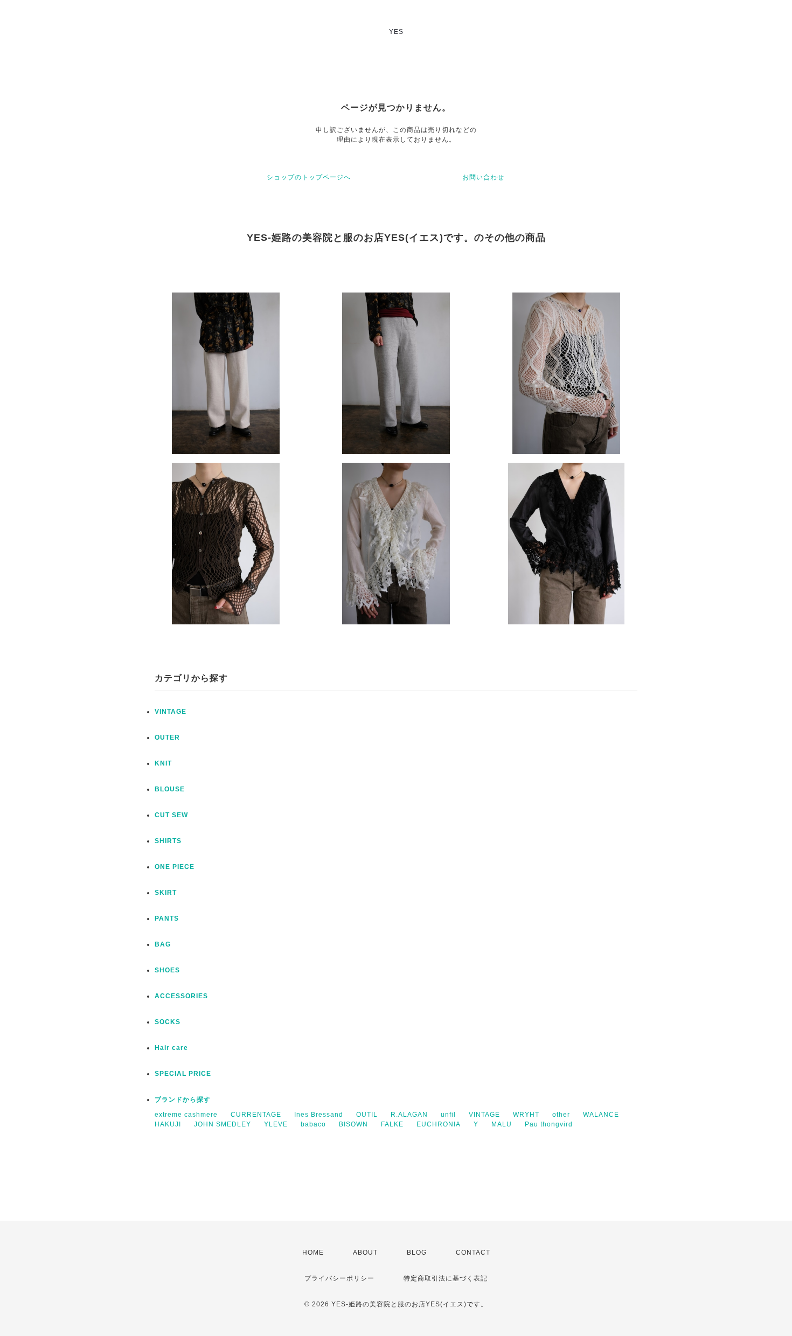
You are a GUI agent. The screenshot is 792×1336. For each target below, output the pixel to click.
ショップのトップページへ (309, 177)
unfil (448, 1114)
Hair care (171, 1048)
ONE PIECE (174, 867)
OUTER (167, 737)
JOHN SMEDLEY (222, 1124)
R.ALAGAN (409, 1114)
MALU (501, 1124)
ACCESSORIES (181, 996)
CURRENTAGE (256, 1114)
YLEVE (276, 1124)
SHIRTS (168, 841)
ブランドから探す (183, 1099)
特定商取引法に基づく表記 (446, 1278)
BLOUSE (170, 789)
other (561, 1114)
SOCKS (167, 1022)
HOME (313, 1252)
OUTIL (367, 1114)
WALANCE (601, 1114)
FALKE (392, 1124)
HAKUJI (168, 1124)
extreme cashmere (186, 1114)
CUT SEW (171, 815)
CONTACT (473, 1252)
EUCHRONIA (438, 1124)
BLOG (417, 1252)
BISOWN (353, 1124)
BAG (163, 944)
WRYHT (526, 1114)
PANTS (167, 918)
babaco (313, 1124)
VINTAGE (170, 711)
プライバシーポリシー (339, 1278)
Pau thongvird (549, 1124)
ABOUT (365, 1252)
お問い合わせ (483, 177)
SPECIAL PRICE (183, 1073)
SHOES (167, 970)
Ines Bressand (318, 1114)
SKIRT (166, 892)
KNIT (163, 763)
